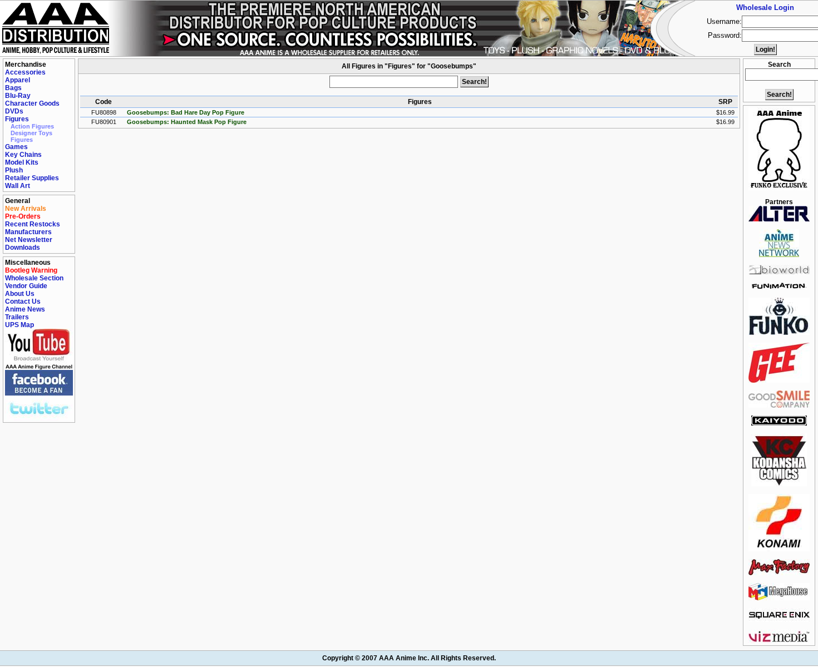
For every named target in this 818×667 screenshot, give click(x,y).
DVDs (14, 111)
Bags (13, 88)
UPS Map (19, 325)
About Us (20, 294)
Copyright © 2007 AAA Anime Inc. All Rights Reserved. (409, 658)
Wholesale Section (34, 278)
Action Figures (32, 126)
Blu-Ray (18, 96)
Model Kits (21, 162)
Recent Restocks (32, 224)
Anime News (25, 309)
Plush (14, 170)
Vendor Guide (26, 286)
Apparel (17, 80)
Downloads (22, 247)
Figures (17, 119)
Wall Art (17, 186)
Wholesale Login (765, 7)
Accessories (25, 72)
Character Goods (32, 103)
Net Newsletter (28, 240)
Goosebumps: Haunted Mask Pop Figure (187, 121)
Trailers (17, 317)
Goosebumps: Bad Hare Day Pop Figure (185, 112)
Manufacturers (28, 232)
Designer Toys (31, 133)
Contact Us (23, 301)
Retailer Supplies (32, 178)
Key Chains (23, 155)
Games (16, 147)
